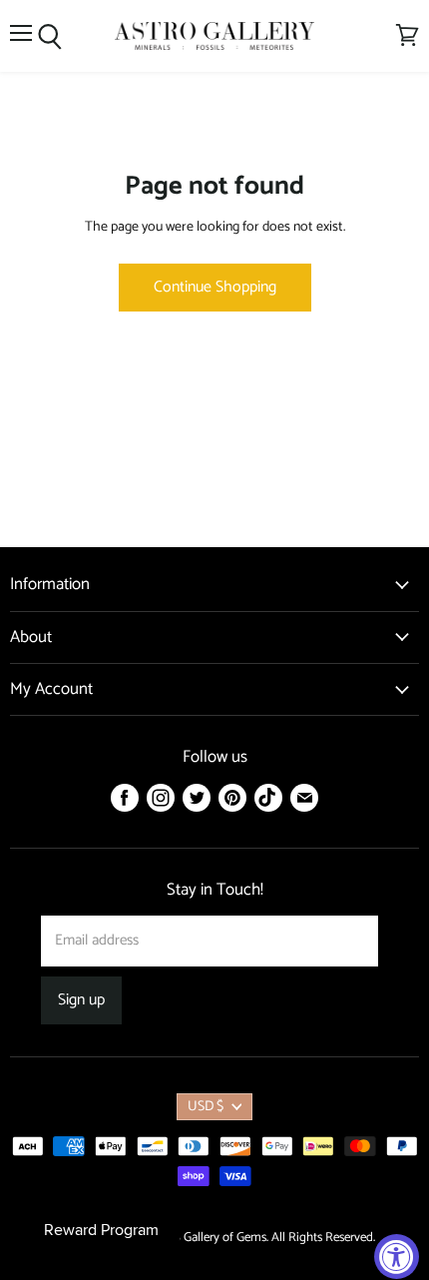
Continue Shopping (215, 288)
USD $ (205, 1106)
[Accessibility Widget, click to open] (396, 1256)
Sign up (81, 1000)
